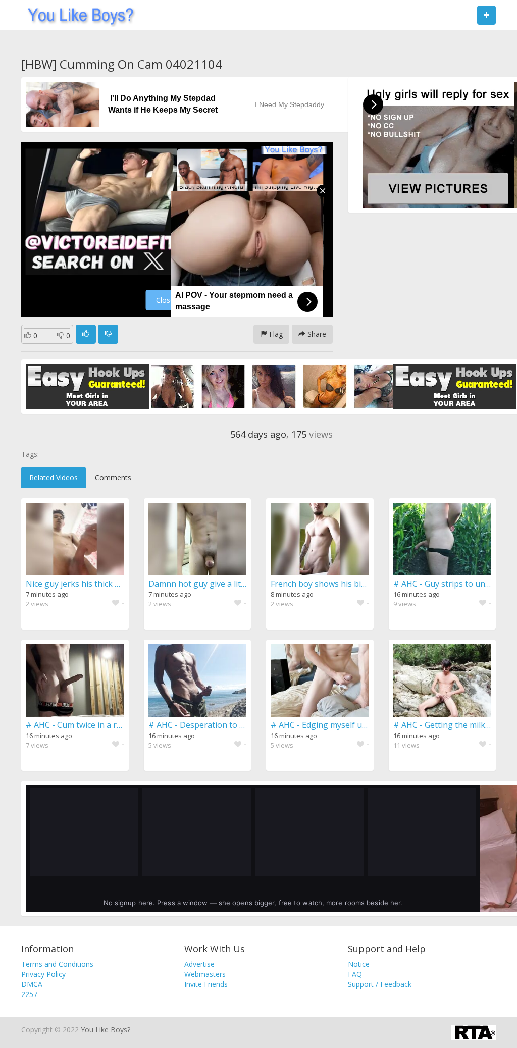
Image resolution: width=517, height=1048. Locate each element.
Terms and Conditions (57, 964)
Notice (359, 964)
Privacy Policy (43, 974)
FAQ (355, 974)
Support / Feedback (379, 984)
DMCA (31, 984)
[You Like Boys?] (77, 15)
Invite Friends (206, 984)
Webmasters (205, 974)
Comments (113, 477)
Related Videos (53, 477)
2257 (29, 994)
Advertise (199, 964)
